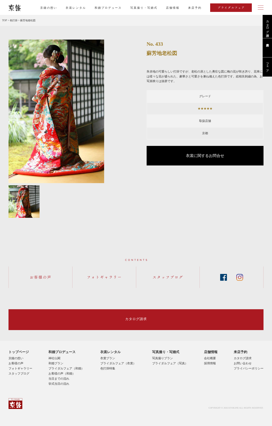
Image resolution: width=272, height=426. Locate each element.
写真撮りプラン (162, 358)
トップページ (18, 352)
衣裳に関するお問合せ (205, 156)
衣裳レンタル (76, 7)
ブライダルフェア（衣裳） (118, 363)
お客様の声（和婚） (61, 373)
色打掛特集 (107, 368)
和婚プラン (55, 363)
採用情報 (210, 363)
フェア (267, 66)
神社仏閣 (54, 358)
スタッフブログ (18, 373)
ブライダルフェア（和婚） (66, 368)
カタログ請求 (267, 25)
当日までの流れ (58, 378)
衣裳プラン (107, 358)
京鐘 (15, 403)
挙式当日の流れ (58, 383)
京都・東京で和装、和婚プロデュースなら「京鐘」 (14, 7)
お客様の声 (15, 363)
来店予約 (240, 352)
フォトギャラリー (20, 368)
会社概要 (210, 358)
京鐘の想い (48, 7)
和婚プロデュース (108, 7)
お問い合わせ (243, 363)
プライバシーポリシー (249, 368)
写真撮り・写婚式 (143, 7)
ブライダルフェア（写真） (170, 363)
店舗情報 (173, 7)
